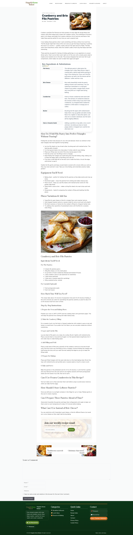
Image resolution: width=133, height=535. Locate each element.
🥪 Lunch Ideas (55, 513)
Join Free (71, 429)
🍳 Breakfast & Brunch (57, 510)
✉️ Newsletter (95, 515)
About (105, 3)
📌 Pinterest (94, 511)
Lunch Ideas (83, 3)
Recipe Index (58, 3)
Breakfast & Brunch (71, 3)
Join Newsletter (33, 522)
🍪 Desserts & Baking (57, 515)
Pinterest (31, 526)
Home (50, 3)
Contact (73, 518)
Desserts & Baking (94, 3)
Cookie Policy (74, 523)
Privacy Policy (74, 520)
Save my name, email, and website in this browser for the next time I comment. (46, 494)
